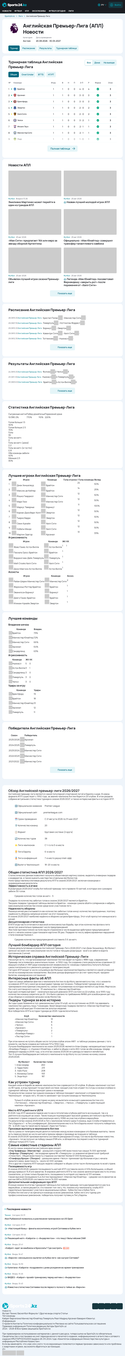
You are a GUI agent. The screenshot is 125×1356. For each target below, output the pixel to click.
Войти (118, 4)
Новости (6, 11)
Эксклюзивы (39, 11)
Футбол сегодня (57, 11)
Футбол (18, 11)
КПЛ (27, 11)
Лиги (71, 11)
